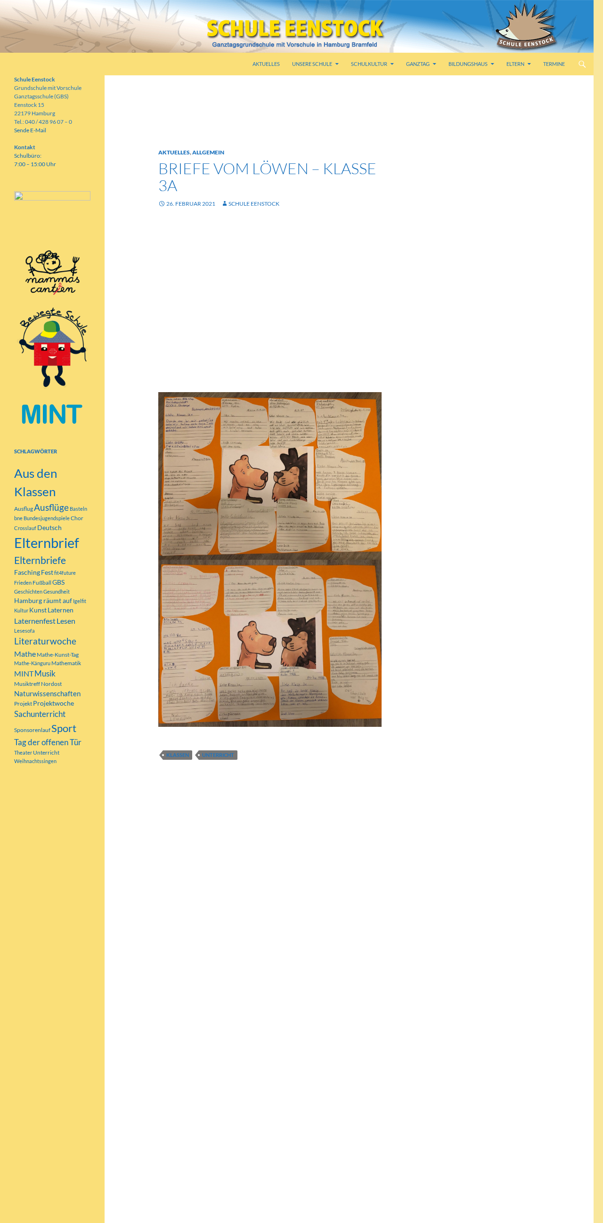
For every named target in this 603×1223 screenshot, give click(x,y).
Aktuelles (266, 64)
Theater (23, 752)
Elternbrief (46, 542)
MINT (23, 673)
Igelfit (79, 601)
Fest (47, 572)
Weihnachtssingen (35, 761)
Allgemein (208, 152)
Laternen (60, 610)
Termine (554, 64)
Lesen (66, 620)
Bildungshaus (468, 64)
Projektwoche (53, 703)
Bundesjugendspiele (47, 518)
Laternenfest (35, 620)
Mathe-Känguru (32, 663)
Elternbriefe (40, 560)
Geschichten (28, 591)
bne (18, 518)
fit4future (65, 573)
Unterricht (218, 755)
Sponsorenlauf (32, 729)
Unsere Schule (312, 64)
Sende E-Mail (30, 130)
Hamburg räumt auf (43, 600)
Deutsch (49, 527)
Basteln (78, 509)
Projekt (23, 703)
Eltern (515, 64)
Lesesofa (24, 631)
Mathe (25, 653)
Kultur (21, 610)
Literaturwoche (45, 641)
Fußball (42, 582)
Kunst (38, 610)
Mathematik (66, 663)
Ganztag (418, 64)
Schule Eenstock (253, 203)
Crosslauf (25, 528)
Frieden (23, 582)
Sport (63, 728)
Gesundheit (56, 591)
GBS (58, 582)
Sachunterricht (39, 714)
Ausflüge (51, 507)
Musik (45, 673)
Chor (77, 518)
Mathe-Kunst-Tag (58, 654)
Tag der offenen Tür (47, 742)
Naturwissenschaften (47, 693)
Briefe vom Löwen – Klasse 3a (267, 177)
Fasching (27, 572)
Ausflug (23, 508)
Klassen (177, 755)
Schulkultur (369, 64)
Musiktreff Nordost (38, 683)
